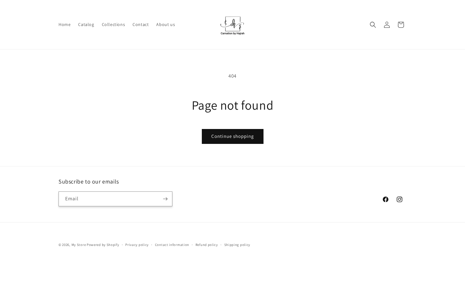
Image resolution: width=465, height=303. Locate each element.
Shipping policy (237, 244)
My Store (78, 244)
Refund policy (206, 244)
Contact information (172, 244)
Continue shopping (232, 136)
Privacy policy (137, 244)
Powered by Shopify (103, 244)
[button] (373, 25)
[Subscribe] (165, 198)
